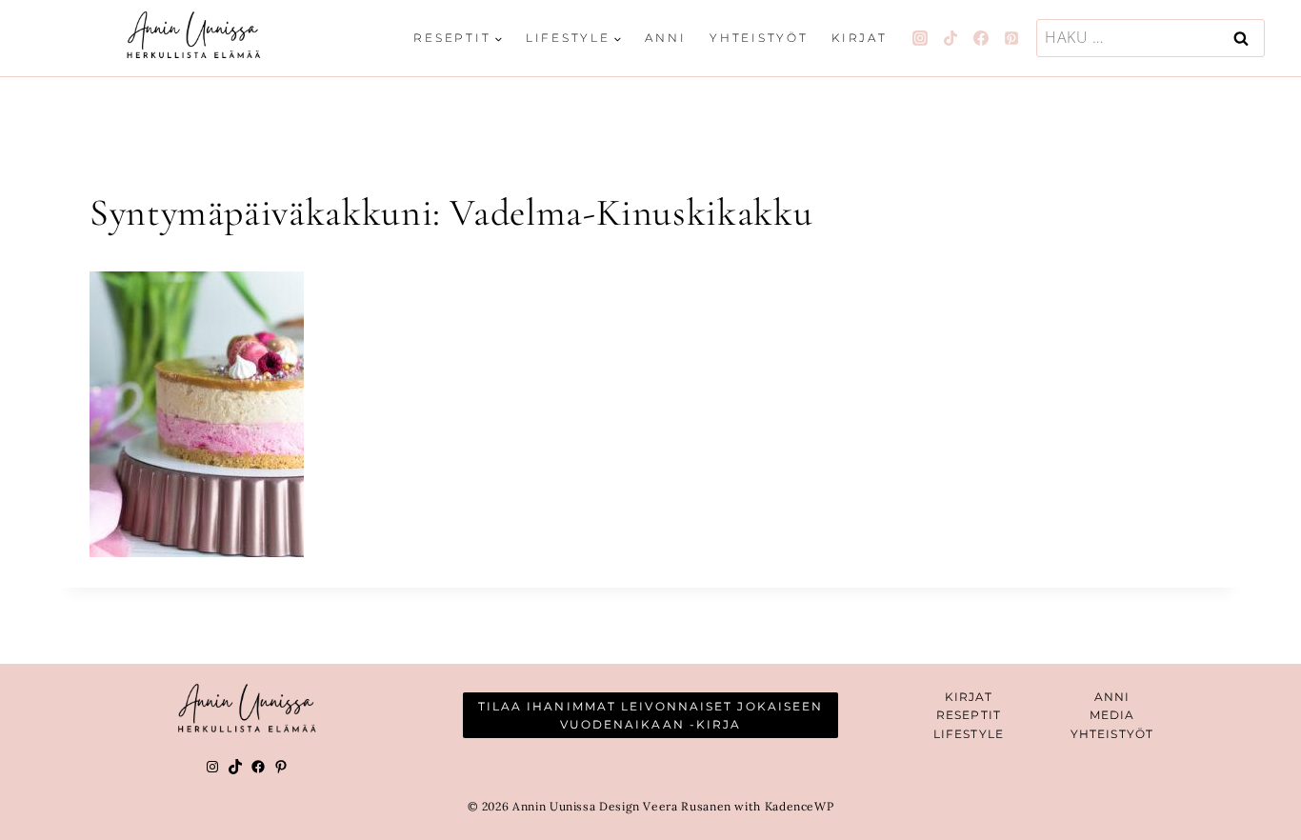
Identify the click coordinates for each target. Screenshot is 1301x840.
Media (1112, 715)
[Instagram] (920, 38)
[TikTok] (950, 38)
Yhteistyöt (759, 37)
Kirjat (859, 37)
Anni (665, 37)
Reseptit (968, 715)
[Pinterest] (1011, 38)
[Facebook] (981, 38)
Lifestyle (968, 734)
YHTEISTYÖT (1112, 734)
